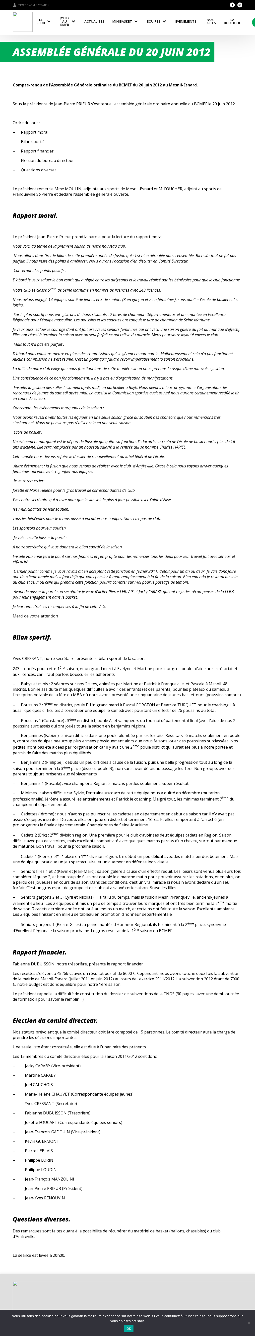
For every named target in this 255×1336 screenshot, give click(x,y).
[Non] (248, 1322)
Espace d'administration (34, 5)
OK (129, 1329)
